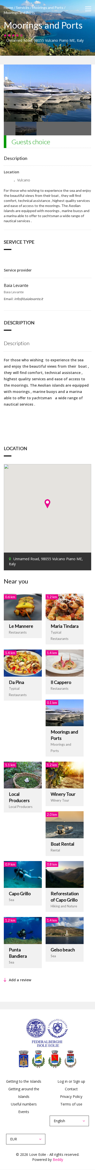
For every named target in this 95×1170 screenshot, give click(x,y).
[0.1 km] (65, 712)
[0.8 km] (65, 874)
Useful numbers (24, 1104)
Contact (71, 1089)
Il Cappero (61, 682)
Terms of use (71, 1104)
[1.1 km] (23, 774)
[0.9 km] (23, 874)
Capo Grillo (20, 893)
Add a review (20, 979)
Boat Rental (62, 844)
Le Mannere (21, 626)
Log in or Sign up (71, 1081)
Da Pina (16, 682)
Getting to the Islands (23, 1081)
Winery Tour (63, 794)
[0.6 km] (23, 606)
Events (23, 1111)
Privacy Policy (71, 1096)
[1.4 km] (23, 662)
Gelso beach (63, 949)
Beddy (58, 1159)
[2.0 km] (65, 824)
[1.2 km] (65, 606)
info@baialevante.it (28, 299)
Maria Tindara (65, 626)
